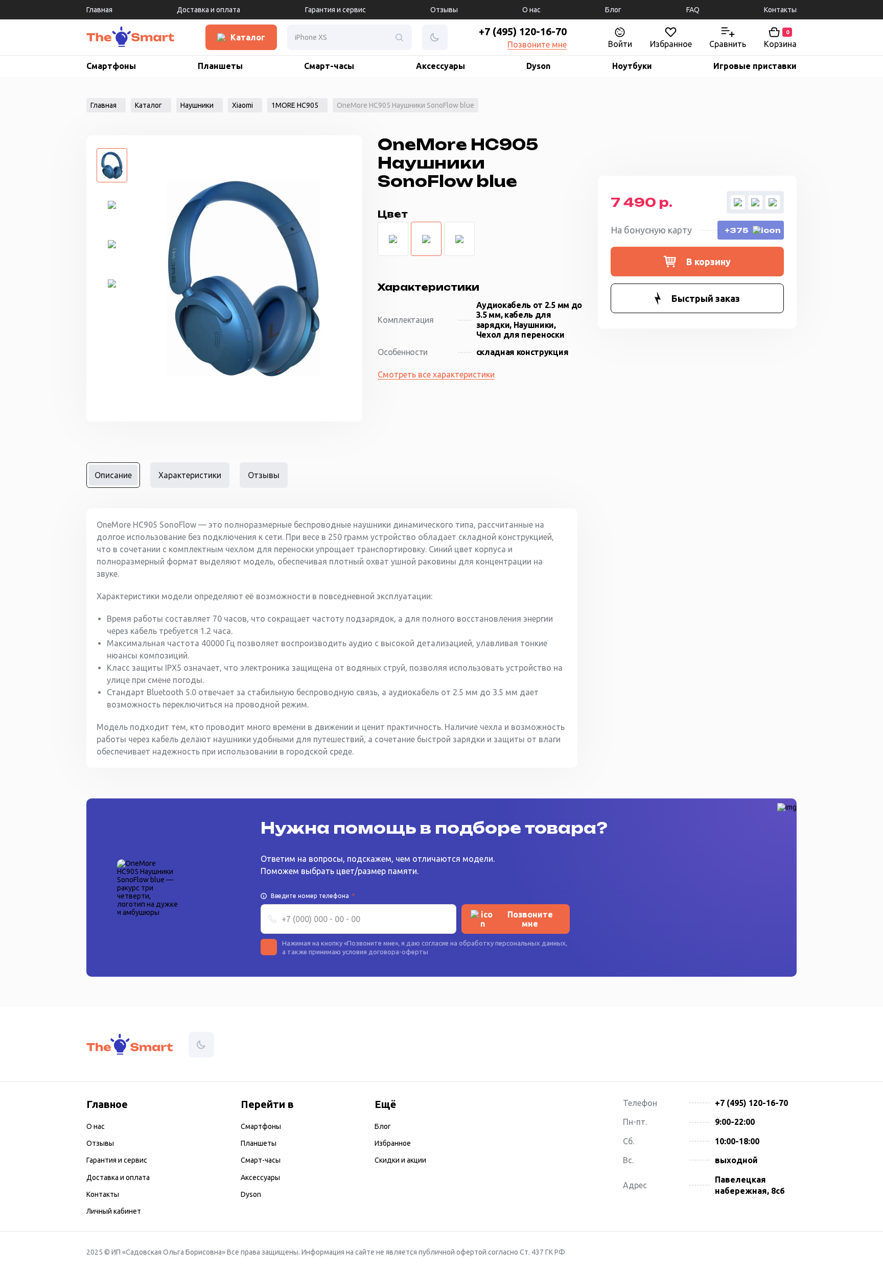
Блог (613, 10)
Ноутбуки (632, 65)
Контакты (780, 10)
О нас (531, 10)
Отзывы (444, 10)
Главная (99, 10)
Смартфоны (111, 65)
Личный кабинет (113, 1211)
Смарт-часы (329, 65)
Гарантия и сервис (335, 10)
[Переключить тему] (121, 38)
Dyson (538, 65)
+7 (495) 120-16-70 (523, 31)
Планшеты (220, 65)
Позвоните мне (537, 44)
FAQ (693, 10)
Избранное (393, 1143)
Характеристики (189, 475)
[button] (697, 261)
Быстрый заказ (705, 298)
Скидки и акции (400, 1160)
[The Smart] (98, 38)
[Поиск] (399, 37)
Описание (113, 475)
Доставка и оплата (208, 10)
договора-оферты (398, 951)
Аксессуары (440, 65)
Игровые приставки (755, 65)
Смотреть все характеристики (436, 374)
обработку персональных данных (512, 943)
